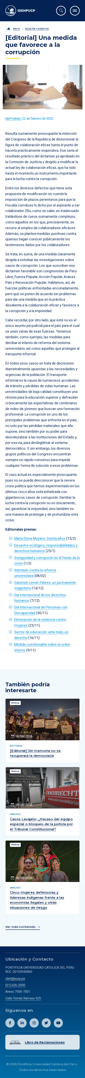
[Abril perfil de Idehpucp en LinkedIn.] (22, 1023)
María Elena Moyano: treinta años (39, 538)
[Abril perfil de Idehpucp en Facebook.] (10, 1023)
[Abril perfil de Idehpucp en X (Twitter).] (46, 1023)
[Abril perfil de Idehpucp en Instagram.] (34, 1023)
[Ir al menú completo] (75, 11)
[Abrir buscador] (61, 11)
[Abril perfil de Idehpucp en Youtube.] (58, 1023)
